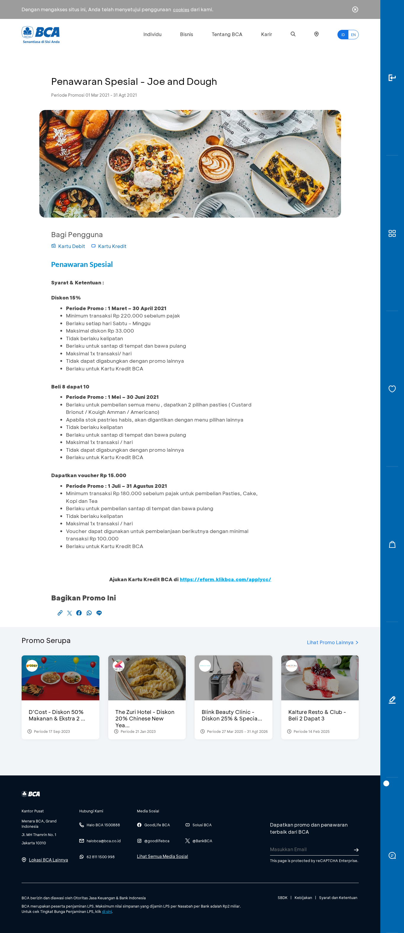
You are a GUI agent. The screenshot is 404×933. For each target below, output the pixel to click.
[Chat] (392, 855)
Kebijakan (303, 897)
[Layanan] (392, 388)
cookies (181, 9)
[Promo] (392, 544)
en (353, 34)
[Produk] (392, 233)
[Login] (392, 78)
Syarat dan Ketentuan (338, 897)
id (343, 34)
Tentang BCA (227, 34)
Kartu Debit (71, 246)
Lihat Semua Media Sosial (162, 856)
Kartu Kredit (112, 246)
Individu (152, 34)
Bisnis (186, 34)
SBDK (282, 897)
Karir (266, 34)
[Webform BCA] (392, 700)
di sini (107, 911)
